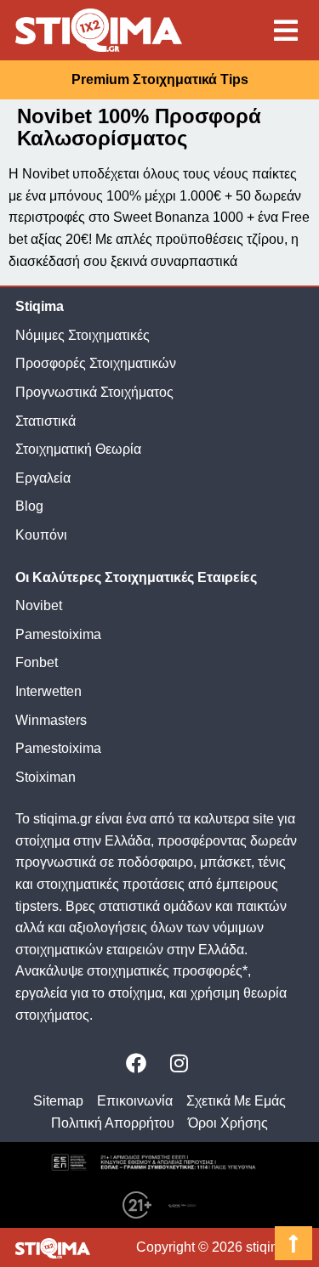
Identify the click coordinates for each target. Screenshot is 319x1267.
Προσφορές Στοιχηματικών (95, 363)
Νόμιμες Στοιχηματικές (82, 335)
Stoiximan (45, 777)
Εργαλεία (43, 478)
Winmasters (51, 720)
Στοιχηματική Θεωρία (78, 449)
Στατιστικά (45, 421)
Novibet (38, 605)
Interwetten (48, 691)
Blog (29, 506)
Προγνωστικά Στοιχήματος (94, 392)
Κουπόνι (41, 535)
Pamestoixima (58, 634)
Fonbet (36, 662)
